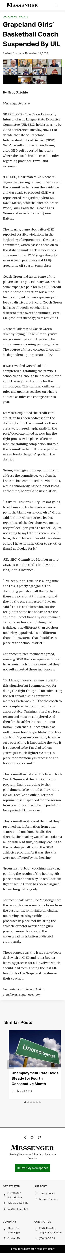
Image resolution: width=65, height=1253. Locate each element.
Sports (23, 16)
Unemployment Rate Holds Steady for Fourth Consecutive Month (35, 1078)
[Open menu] (55, 5)
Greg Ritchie (13, 53)
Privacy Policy (47, 1193)
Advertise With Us (17, 1203)
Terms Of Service (48, 1199)
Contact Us (13, 1238)
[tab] (25, 1102)
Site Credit (49, 1249)
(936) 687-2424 (47, 1238)
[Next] (54, 1064)
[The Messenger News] (22, 5)
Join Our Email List (17, 1209)
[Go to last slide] (10, 1064)
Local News (10, 16)
